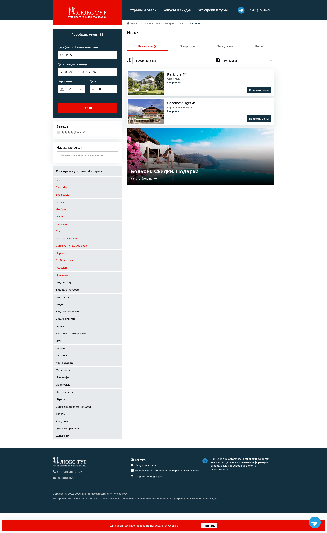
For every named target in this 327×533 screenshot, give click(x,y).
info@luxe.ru (65, 477)
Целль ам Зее (64, 275)
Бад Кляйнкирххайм (68, 311)
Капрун (60, 348)
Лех (58, 231)
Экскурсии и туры (212, 10)
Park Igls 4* (176, 74)
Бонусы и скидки (177, 10)
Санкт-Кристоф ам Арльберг (73, 406)
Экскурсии (225, 46)
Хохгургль (62, 421)
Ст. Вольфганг (64, 260)
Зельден (61, 201)
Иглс (59, 340)
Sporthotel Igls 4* (181, 103)
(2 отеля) (79, 132)
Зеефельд (62, 194)
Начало (134, 23)
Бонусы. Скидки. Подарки (164, 171)
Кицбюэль (62, 223)
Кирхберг (61, 355)
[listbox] (158, 60)
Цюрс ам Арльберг (67, 428)
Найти (87, 107)
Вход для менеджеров (148, 476)
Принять (209, 525)
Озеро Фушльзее (66, 238)
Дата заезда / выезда (72, 64)
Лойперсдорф (64, 362)
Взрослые (65, 81)
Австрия (169, 23)
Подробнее (174, 82)
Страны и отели (143, 10)
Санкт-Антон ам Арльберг (72, 245)
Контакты (140, 459)
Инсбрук (61, 209)
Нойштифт (62, 377)
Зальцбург (62, 187)
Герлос (60, 326)
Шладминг (62, 435)
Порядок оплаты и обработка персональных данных (167, 470)
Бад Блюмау (63, 282)
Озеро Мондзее (65, 392)
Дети (93, 81)
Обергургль (63, 384)
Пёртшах (61, 399)
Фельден (61, 267)
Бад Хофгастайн (66, 318)
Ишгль (60, 216)
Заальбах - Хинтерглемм (71, 333)
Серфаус (61, 253)
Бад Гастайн (63, 296)
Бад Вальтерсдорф (67, 289)
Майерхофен (64, 370)
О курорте (187, 46)
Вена (59, 180)
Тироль (60, 413)
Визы (259, 46)
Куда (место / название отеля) (78, 47)
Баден (60, 304)
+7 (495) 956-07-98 (69, 471)
